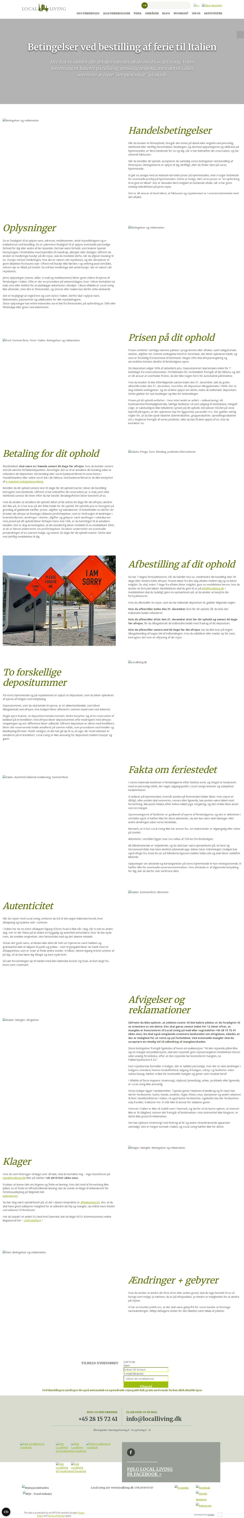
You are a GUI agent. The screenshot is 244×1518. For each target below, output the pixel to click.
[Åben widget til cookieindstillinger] (6, 1512)
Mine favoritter (240, 35)
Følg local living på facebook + (150, 1471)
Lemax (211, 1514)
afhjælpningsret (90, 1202)
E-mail (133, 1373)
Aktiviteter (213, 13)
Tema (137, 13)
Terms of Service (56, 1515)
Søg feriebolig (88, 13)
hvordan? (181, 13)
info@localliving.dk (213, 588)
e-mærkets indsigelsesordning (24, 481)
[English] (196, 5)
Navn (127, 1365)
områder (152, 13)
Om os (196, 13)
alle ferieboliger (116, 13)
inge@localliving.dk (14, 1178)
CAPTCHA (129, 1362)
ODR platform (32, 1220)
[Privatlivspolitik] (220, 1514)
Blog (166, 13)
